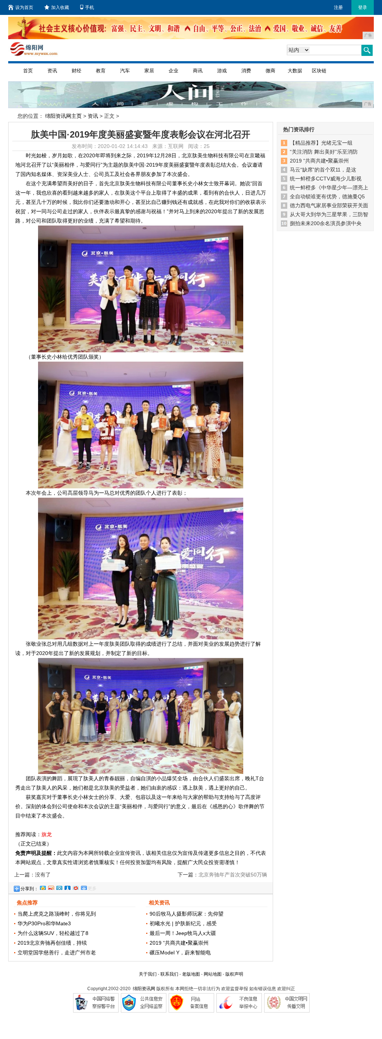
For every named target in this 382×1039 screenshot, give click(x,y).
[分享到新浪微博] (51, 887)
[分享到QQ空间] (42, 887)
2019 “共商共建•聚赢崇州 (179, 943)
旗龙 (46, 834)
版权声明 (234, 974)
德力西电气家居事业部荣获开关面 (329, 205)
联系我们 (169, 974)
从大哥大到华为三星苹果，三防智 (329, 214)
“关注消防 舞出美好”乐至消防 (324, 152)
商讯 (198, 70)
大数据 (295, 70)
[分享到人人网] (67, 887)
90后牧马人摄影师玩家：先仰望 (186, 914)
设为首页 (24, 7)
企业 (173, 70)
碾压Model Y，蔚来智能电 (180, 952)
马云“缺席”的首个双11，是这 (323, 170)
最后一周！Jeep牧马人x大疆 (183, 933)
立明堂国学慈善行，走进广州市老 (57, 952)
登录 (362, 7)
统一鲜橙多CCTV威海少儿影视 (325, 179)
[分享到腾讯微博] (59, 887)
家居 (149, 70)
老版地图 (191, 974)
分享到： (29, 888)
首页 (28, 70)
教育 (101, 70)
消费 (246, 70)
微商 (270, 70)
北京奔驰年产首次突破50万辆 (232, 875)
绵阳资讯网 (144, 988)
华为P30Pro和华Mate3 (44, 923)
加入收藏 (60, 7)
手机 (89, 7)
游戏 (222, 70)
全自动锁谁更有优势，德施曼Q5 (327, 196)
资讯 (52, 70)
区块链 (319, 70)
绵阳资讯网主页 (63, 116)
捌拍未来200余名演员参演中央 (325, 223)
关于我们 (148, 974)
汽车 (125, 70)
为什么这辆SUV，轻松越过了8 (53, 933)
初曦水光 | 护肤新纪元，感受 (183, 923)
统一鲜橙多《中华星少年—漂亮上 (329, 188)
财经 (76, 70)
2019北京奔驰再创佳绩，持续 (52, 943)
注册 (338, 7)
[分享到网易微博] (75, 887)
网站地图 (213, 974)
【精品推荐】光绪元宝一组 (321, 143)
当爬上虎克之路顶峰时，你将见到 (57, 914)
